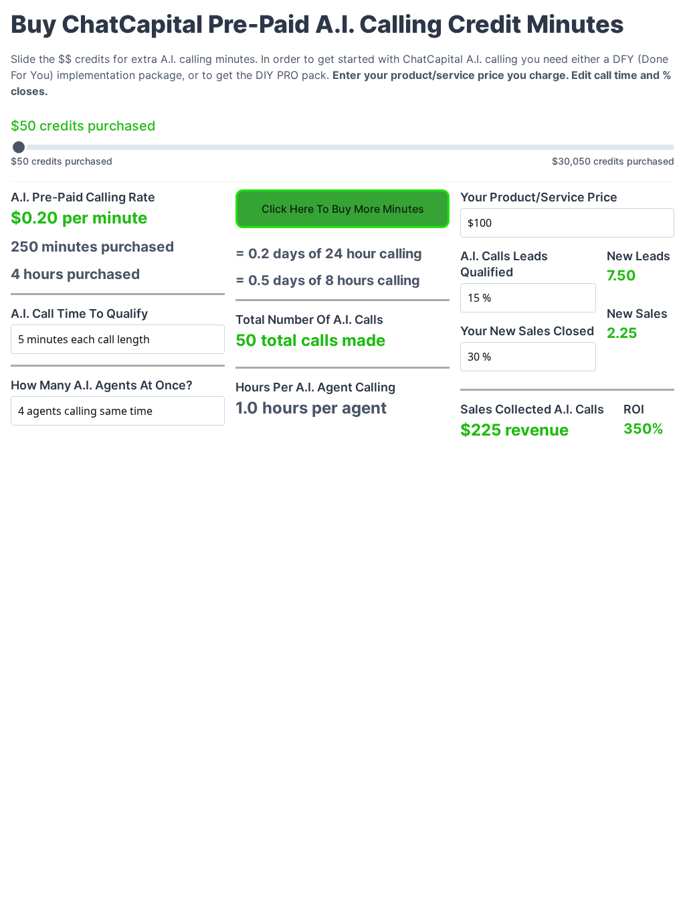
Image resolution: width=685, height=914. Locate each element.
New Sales (637, 313)
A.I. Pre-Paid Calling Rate (83, 197)
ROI (633, 409)
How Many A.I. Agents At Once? (102, 385)
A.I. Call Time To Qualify (79, 313)
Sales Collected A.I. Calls (532, 409)
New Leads (638, 256)
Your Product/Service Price (538, 197)
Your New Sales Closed (527, 331)
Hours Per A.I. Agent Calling (315, 387)
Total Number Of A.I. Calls (309, 319)
